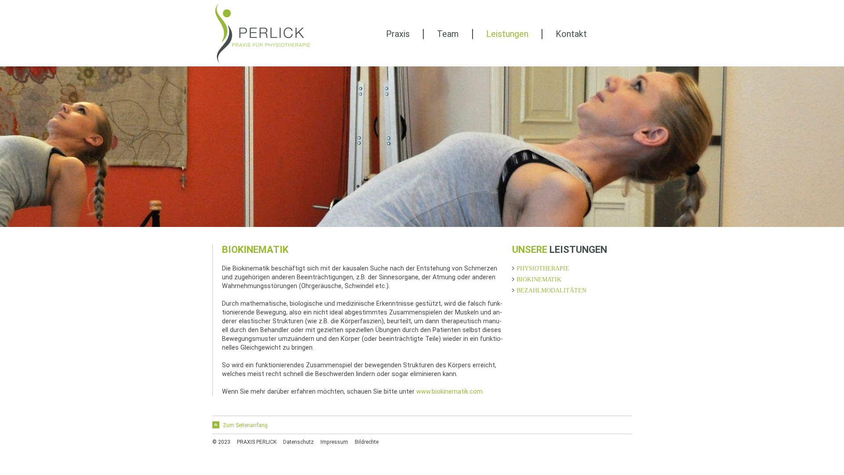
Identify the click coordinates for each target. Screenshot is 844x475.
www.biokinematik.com (449, 391)
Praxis (398, 34)
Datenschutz (298, 442)
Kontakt (571, 34)
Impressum (334, 442)
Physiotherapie (543, 268)
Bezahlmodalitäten (551, 290)
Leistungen (507, 34)
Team (448, 34)
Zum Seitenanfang (245, 425)
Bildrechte (366, 442)
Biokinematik (539, 279)
